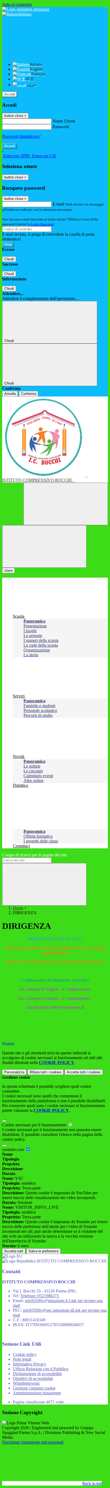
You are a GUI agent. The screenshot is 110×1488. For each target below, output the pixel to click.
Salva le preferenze (43, 1251)
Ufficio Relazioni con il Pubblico (40, 1369)
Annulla (10, 394)
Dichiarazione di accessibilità (37, 1373)
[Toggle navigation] (44, 546)
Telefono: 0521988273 (39, 1296)
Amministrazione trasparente (37, 1393)
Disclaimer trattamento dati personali (33, 1442)
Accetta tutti (84, 1072)
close (8, 571)
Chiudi (9, 259)
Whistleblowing (26, 1383)
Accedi (9, 94)
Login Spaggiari (42, 224)
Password (61, 126)
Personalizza (14, 1072)
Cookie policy (25, 1354)
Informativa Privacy (29, 1364)
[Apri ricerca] (65, 504)
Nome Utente (64, 121)
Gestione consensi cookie (34, 1388)
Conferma (28, 394)
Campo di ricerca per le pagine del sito (34, 855)
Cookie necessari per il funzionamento (35, 1125)
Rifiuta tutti (45, 1072)
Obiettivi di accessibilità (33, 1378)
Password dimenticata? (21, 136)
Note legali (22, 1359)
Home (18, 908)
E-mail (58, 204)
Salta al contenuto (17, 4)
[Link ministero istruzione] (25, 9)
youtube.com (13, 1149)
